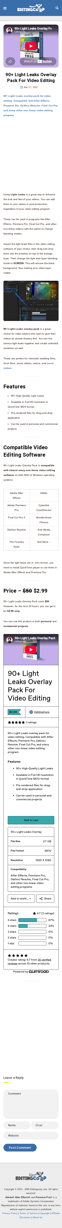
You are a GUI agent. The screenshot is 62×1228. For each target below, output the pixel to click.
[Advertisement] (31, 155)
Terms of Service (29, 1213)
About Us (37, 1217)
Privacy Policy (10, 1213)
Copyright (45, 1213)
